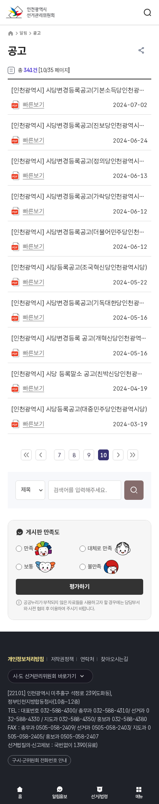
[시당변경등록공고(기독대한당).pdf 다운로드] (15, 317)
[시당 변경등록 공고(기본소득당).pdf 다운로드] (15, 104)
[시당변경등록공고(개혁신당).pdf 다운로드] (15, 352)
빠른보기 (33, 104)
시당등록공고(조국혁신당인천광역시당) (79, 267)
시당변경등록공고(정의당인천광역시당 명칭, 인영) (79, 161)
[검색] (134, 490)
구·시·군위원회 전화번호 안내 (39, 760)
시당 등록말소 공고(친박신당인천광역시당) (79, 374)
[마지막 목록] (133, 455)
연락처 (87, 659)
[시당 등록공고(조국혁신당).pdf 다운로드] (15, 282)
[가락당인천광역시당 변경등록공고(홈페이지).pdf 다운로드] (15, 211)
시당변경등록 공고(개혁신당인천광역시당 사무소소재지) (79, 338)
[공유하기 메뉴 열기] (141, 50)
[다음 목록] (118, 455)
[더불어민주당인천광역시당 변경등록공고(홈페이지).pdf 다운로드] (15, 246)
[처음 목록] (26, 455)
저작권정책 (62, 659)
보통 (28, 566)
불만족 (94, 566)
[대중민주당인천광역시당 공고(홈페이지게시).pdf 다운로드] (15, 423)
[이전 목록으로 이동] (41, 455)
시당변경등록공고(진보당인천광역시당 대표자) (79, 125)
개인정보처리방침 (26, 659)
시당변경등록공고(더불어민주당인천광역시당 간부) (79, 232)
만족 (28, 548)
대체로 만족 (100, 548)
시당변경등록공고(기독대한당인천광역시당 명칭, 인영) (79, 303)
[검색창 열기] (147, 12)
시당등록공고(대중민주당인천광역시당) (79, 409)
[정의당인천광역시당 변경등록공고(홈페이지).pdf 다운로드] (15, 175)
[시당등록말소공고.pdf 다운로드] (15, 388)
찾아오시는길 (114, 659)
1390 (80, 745)
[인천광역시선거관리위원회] (44, 12)
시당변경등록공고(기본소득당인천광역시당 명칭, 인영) (79, 90)
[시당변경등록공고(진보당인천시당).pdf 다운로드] (15, 140)
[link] (103, 455)
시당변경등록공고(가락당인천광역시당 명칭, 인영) (79, 196)
